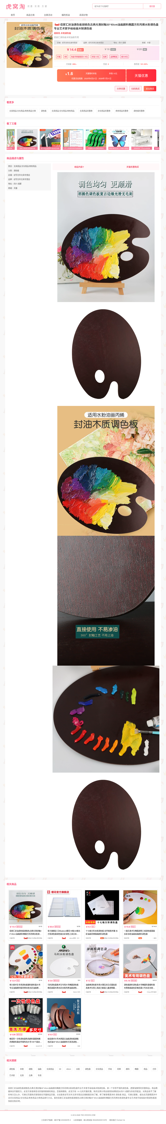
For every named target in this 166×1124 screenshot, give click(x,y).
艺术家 (12, 1075)
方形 (154, 1069)
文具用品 (50, 1069)
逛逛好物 (83, 14)
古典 (30, 1075)
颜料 (128, 1069)
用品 (145, 1069)
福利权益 (66, 14)
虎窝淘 (16, 6)
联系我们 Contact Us (117, 1120)
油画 (39, 1069)
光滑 (22, 1075)
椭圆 (136, 1069)
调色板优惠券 (139, 110)
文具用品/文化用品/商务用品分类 (22, 110)
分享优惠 (121, 88)
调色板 (43, 110)
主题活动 (48, 14)
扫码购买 (135, 88)
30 (60, 1069)
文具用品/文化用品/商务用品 (63, 110)
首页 (13, 14)
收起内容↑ (79, 166)
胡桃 (30, 1069)
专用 (39, 1075)
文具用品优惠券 (86, 110)
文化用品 (99, 1069)
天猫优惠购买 (132, 166)
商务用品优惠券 (122, 110)
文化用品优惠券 (104, 110)
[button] (22, 66)
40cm (68, 1069)
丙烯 (119, 1069)
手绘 (110, 1069)
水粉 (78, 1069)
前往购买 (150, 88)
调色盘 (88, 1069)
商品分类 (30, 14)
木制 (22, 1069)
